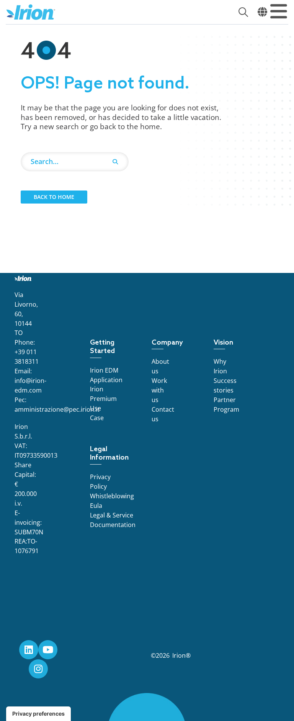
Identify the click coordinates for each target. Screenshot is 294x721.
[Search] (115, 162)
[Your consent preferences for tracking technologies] (38, 713)
